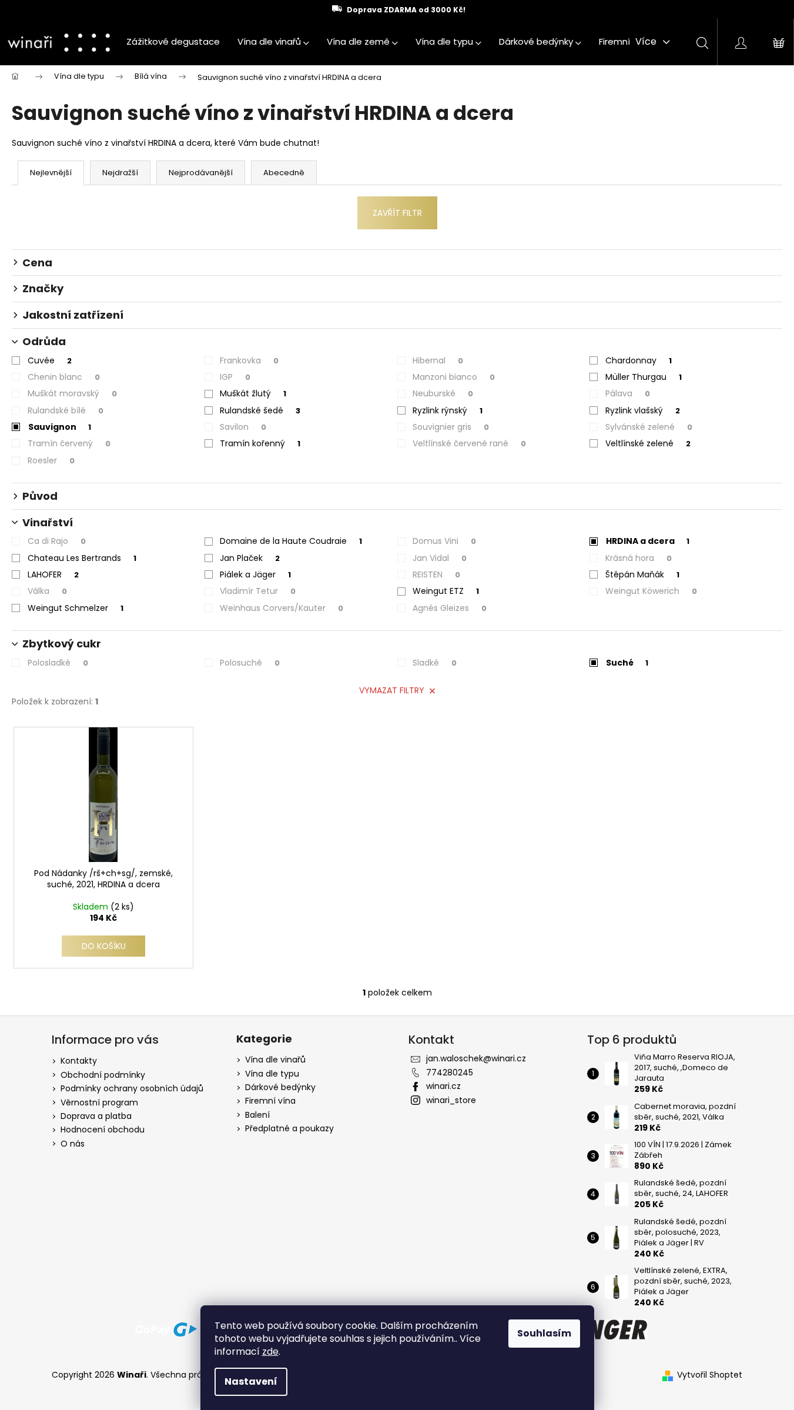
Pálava (627, 393)
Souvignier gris (451, 427)
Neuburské (443, 393)
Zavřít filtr (397, 213)
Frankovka (249, 360)
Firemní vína (270, 1101)
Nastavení (251, 1381)
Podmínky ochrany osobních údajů (132, 1088)
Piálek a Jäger (255, 574)
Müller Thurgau (643, 377)
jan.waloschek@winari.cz (476, 1058)
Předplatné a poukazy (289, 1128)
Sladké (435, 663)
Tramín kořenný (260, 443)
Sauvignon (59, 427)
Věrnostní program (99, 1102)
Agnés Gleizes (450, 608)
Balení (257, 1115)
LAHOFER (53, 574)
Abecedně (283, 172)
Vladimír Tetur (258, 591)
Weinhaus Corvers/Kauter (281, 608)
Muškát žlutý (253, 393)
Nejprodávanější (201, 172)
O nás (73, 1144)
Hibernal (438, 360)
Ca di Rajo (57, 541)
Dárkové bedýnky (280, 1087)
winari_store (451, 1100)
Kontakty (79, 1061)
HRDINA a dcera (647, 541)
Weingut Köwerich (651, 591)
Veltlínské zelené (648, 443)
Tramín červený (69, 443)
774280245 (449, 1072)
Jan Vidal (440, 558)
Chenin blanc (64, 377)
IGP (235, 377)
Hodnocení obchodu (103, 1129)
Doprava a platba (96, 1116)
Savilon (243, 427)
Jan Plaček (250, 558)
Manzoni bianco (454, 377)
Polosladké (58, 663)
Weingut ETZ (446, 591)
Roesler (51, 460)
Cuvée (50, 360)
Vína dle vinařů (275, 1059)
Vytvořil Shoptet (709, 1375)
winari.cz (443, 1086)
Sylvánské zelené (648, 427)
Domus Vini (444, 541)
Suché (627, 663)
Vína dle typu (272, 1074)
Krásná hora (638, 558)
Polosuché (250, 663)
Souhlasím (544, 1333)
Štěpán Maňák (642, 574)
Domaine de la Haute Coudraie (291, 541)
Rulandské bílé (65, 410)
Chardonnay (638, 360)
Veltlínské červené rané (469, 443)
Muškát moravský (72, 393)
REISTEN (436, 574)
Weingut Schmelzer (75, 608)
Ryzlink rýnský (448, 410)
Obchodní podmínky (103, 1075)
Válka (47, 591)
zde (270, 1351)
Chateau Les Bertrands (82, 558)
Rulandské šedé (260, 410)
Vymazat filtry (391, 690)
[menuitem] (173, 41)
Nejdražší (120, 172)
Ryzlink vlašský (642, 410)
